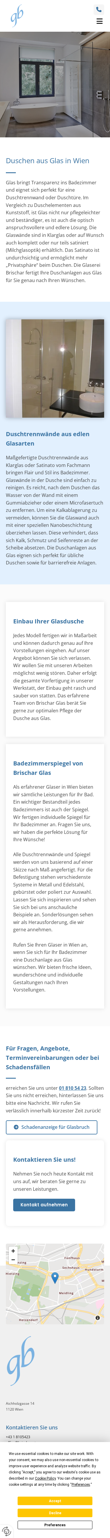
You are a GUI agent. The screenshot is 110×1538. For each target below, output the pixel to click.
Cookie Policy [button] (45, 1478)
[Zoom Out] (13, 1259)
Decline (55, 1513)
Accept (55, 1501)
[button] (68, 21)
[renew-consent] (6, 1531)
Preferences (55, 1525)
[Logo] (17, 15)
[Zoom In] (13, 1251)
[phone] (99, 9)
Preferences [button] (81, 1485)
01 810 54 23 (72, 1088)
